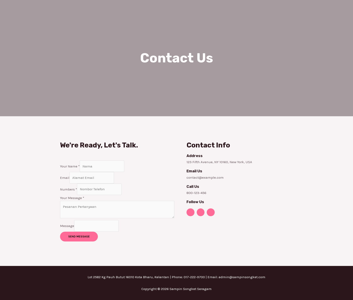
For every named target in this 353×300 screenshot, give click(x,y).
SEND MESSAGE (79, 236)
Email (64, 178)
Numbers (68, 189)
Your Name (70, 166)
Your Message (72, 198)
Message (67, 226)
